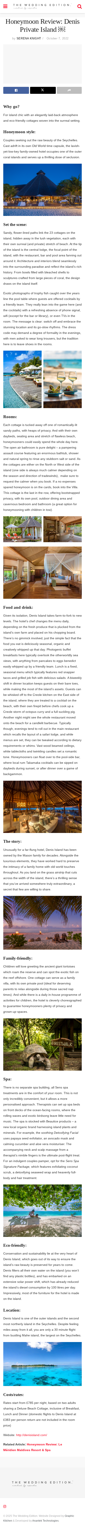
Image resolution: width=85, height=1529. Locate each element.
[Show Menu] (5, 6)
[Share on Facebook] (16, 90)
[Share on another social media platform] (69, 90)
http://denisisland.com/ (31, 1435)
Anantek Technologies (45, 1520)
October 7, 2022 (58, 38)
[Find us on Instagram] (4, 1506)
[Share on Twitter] (43, 90)
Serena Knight (29, 38)
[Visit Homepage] (42, 6)
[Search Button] (79, 6)
